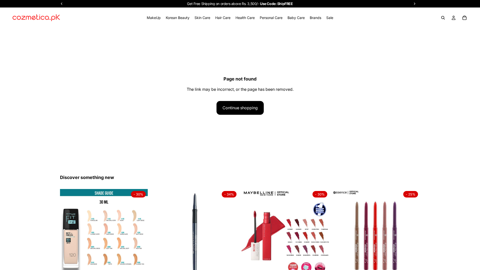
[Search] (443, 17)
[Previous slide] (67, 233)
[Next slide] (140, 233)
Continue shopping (240, 107)
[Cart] (464, 17)
